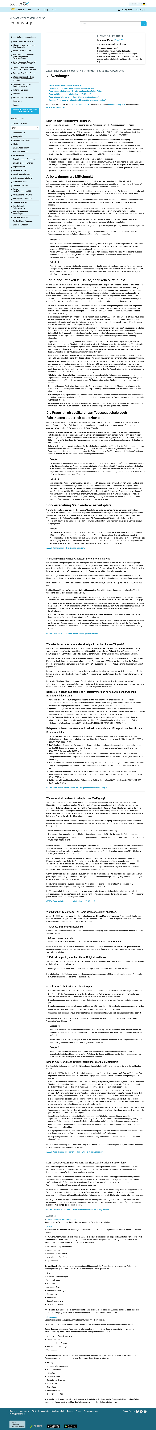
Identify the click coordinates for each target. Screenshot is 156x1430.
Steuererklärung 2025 (116, 105)
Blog (46, 10)
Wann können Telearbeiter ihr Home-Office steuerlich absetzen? (74, 97)
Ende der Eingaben (20, 225)
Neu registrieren (127, 10)
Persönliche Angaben (21, 140)
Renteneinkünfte (19, 170)
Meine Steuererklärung (22, 51)
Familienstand (19, 133)
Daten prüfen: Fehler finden (24, 73)
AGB (34, 1411)
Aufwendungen (117, 71)
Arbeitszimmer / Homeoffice (94, 71)
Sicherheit (20, 10)
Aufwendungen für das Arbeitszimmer (61, 1219)
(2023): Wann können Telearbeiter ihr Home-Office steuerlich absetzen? (74, 1152)
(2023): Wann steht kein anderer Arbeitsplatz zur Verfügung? (70, 901)
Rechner (16, 94)
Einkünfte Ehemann (21, 148)
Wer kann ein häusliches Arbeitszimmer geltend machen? (72, 88)
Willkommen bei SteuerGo (23, 41)
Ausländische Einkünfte (22, 195)
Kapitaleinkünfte (19, 167)
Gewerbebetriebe (19, 182)
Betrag (49, 1227)
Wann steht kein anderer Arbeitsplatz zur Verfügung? (70, 94)
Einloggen (142, 10)
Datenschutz (43, 1411)
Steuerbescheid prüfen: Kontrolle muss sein (22, 85)
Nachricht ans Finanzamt (23, 221)
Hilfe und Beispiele (20, 90)
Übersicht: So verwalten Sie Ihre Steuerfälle (24, 46)
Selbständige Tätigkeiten (23, 178)
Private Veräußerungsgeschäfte (22, 190)
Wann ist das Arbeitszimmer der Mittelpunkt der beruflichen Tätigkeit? (76, 91)
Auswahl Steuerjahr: (19, 124)
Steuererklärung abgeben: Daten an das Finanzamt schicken (23, 79)
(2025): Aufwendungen (55, 107)
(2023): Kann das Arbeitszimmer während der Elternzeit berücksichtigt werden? (78, 1210)
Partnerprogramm (91, 1411)
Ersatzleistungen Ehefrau (23, 163)
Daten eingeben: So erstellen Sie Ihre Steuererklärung (24, 63)
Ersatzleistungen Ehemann (24, 159)
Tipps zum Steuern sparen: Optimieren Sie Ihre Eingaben (24, 68)
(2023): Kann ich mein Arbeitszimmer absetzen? (65, 548)
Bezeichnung (51, 1317)
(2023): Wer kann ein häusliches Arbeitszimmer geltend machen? (72, 633)
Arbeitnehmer (53, 71)
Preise (30, 10)
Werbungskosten (70, 71)
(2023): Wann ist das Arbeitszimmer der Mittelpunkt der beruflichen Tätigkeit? (77, 788)
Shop (54, 10)
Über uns (13, 1411)
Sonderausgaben (20, 202)
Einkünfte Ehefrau (20, 152)
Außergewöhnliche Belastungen (20, 213)
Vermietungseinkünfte (22, 174)
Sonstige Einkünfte (20, 185)
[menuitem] (138, 4)
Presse (16, 105)
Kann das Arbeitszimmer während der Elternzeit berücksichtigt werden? (77, 100)
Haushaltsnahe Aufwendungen (19, 207)
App (11, 10)
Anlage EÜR (17, 136)
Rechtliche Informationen (23, 97)
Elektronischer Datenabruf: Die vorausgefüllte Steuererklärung (23, 56)
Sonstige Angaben (20, 217)
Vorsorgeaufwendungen (22, 199)
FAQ (38, 10)
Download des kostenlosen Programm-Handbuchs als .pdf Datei (25, 111)
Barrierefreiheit (58, 1411)
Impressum (17, 101)
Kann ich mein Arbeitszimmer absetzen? (65, 85)
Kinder (15, 144)
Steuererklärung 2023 (80, 105)
